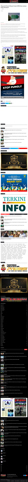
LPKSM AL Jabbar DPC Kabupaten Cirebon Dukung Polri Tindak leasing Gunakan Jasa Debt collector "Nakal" (15, 133)
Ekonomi (10, 245)
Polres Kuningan (9, 256)
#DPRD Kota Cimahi (8, 101)
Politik (6, 255)
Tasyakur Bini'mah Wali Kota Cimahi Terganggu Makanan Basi (13, 142)
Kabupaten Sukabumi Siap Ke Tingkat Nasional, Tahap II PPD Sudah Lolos (14, 139)
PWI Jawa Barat (14, 331)
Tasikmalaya (14, 345)
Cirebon (5, 245)
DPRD (7, 245)
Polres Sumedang (14, 340)
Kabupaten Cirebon (3, 248)
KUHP (24, 246)
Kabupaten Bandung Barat (9, 247)
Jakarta (6, 246)
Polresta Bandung (9, 257)
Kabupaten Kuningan (14, 248)
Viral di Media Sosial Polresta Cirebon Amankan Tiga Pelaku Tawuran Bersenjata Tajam (14, 353)
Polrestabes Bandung (20, 257)
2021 (14, 465)
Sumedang (14, 344)
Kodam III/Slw (14, 317)
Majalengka (14, 326)
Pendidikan (20, 254)
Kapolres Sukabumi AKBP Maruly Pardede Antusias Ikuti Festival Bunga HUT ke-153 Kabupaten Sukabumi (15, 382)
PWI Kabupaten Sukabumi (4, 254)
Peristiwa (24, 254)
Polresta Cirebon (15, 257)
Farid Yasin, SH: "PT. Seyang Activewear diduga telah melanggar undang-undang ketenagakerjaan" (15, 136)
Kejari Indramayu (14, 316)
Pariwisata (13, 254)
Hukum (21, 245)
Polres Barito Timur (9, 255)
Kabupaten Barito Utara (23, 247)
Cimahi (3, 4)
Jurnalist (12, 246)
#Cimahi (4, 101)
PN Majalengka (14, 328)
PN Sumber (14, 329)
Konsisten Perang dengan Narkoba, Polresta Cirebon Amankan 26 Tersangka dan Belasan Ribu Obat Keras (15, 356)
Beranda (1, 4)
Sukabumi (14, 343)
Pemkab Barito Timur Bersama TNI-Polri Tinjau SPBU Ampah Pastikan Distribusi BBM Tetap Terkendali (14, 368)
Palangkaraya (9, 254)
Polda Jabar (2, 255)
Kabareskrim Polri (3, 247)
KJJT (14, 246)
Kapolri (14, 315)
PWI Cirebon (14, 330)
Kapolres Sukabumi (19, 248)
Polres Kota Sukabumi (3, 256)
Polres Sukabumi (20, 256)
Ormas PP (14, 327)
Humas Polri (24, 245)
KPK (22, 246)
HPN (14, 245)
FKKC (12, 245)
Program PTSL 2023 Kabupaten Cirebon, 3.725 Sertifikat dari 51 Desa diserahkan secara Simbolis (13, 238)
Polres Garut (20, 255)
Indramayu (2, 246)
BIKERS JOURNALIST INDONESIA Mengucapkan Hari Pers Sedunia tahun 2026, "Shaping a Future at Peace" (15, 387)
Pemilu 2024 (16, 254)
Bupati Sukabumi (14, 310)
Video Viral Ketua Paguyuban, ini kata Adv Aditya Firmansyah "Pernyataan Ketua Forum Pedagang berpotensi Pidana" (15, 433)
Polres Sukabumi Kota (3, 257)
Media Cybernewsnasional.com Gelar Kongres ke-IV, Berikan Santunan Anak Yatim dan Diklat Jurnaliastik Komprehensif (14, 376)
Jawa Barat (8, 246)
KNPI (16, 246)
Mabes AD (14, 324)
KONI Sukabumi (19, 246)
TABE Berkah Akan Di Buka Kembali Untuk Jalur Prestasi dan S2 (11, 420)
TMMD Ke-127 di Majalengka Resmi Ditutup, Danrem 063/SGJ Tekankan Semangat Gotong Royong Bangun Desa (15, 371)
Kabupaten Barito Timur (16, 247)
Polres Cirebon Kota (15, 255)
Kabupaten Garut (9, 248)
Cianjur (14, 311)
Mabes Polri (14, 325)
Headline (18, 245)
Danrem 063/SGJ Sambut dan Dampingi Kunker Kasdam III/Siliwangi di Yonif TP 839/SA (14, 364)
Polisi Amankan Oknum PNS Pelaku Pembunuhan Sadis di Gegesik (11, 359)
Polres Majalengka (14, 256)
